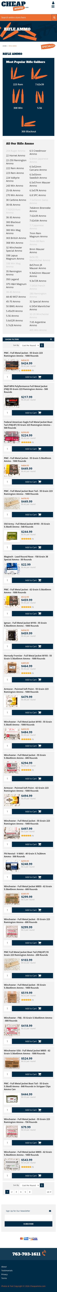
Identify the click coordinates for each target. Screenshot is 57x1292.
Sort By (16, 345)
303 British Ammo (16, 238)
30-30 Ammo (13, 217)
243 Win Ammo (14, 185)
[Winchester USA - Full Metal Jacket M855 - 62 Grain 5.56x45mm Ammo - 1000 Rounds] (12, 1063)
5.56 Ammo (12, 315)
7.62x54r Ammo (38, 220)
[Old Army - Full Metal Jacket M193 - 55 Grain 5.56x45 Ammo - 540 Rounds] (12, 536)
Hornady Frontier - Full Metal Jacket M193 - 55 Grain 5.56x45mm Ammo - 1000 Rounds (28, 657)
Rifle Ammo (13, 46)
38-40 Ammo (13, 292)
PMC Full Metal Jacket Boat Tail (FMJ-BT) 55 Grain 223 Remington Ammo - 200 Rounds (26, 953)
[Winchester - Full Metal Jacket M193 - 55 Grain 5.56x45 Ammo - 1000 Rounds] (12, 734)
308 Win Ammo (14, 242)
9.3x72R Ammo (38, 280)
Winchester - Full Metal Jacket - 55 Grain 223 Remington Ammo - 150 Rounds (27, 1121)
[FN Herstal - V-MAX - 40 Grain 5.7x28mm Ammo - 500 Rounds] (12, 866)
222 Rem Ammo (15, 168)
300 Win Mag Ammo (13, 231)
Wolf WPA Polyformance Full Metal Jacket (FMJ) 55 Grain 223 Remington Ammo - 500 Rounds (26, 389)
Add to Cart (31, 376)
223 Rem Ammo (15, 173)
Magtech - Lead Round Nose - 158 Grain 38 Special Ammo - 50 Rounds (26, 558)
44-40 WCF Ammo (16, 296)
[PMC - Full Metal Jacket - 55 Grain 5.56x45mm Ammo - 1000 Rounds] (12, 470)
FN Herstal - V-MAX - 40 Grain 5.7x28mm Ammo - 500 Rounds (25, 855)
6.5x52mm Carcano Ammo (38, 168)
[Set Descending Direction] (42, 345)
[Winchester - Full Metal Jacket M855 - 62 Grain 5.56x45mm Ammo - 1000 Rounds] (12, 1164)
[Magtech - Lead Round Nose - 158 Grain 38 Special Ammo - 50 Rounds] (12, 569)
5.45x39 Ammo (14, 311)
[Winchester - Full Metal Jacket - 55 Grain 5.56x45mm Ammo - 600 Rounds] (12, 767)
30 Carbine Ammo (16, 199)
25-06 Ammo (13, 190)
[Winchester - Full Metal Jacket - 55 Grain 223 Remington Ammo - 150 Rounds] (12, 1131)
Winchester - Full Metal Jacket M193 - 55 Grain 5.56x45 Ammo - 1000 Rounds (28, 723)
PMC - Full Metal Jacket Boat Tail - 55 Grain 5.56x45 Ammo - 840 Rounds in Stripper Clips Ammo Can (27, 1086)
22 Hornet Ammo (15, 155)
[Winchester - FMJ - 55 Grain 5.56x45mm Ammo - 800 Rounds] (12, 1030)
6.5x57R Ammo (38, 190)
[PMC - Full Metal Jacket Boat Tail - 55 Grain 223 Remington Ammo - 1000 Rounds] (12, 503)
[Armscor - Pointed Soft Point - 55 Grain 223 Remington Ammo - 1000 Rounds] (12, 701)
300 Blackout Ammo (13, 224)
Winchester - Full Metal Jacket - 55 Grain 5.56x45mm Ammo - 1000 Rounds (25, 986)
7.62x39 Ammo (38, 215)
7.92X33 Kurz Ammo (13, 211)
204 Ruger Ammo (15, 150)
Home (5, 46)
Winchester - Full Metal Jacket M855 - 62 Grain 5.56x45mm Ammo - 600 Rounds (28, 888)
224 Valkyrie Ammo (12, 179)
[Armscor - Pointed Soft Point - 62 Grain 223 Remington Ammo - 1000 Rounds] (12, 800)
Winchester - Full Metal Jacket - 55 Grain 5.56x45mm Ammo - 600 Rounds (25, 756)
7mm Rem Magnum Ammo (39, 235)
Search (54, 17)
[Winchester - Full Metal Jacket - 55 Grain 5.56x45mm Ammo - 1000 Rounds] (12, 997)
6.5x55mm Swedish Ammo (38, 176)
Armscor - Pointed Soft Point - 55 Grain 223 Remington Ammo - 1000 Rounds (26, 690)
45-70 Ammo (13, 301)
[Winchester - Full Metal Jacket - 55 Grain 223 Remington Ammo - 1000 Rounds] (12, 833)
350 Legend (12, 279)
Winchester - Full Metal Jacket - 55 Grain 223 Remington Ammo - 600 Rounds (27, 921)
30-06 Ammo (13, 204)
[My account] (51, 3)
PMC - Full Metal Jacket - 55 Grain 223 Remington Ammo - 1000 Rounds (23, 354)
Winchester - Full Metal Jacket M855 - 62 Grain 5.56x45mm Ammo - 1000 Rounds (28, 1153)
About (4, 1266)
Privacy (4, 1274)
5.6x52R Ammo (14, 320)
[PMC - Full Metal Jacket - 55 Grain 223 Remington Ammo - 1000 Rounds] (12, 365)
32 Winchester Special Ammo (14, 249)
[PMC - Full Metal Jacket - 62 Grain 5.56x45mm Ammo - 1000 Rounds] (12, 602)
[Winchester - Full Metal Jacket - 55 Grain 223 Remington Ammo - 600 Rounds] (12, 932)
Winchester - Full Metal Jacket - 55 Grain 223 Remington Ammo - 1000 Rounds (27, 822)
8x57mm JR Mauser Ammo (38, 266)
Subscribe (28, 1224)
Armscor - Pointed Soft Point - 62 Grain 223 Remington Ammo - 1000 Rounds (26, 789)
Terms (4, 1278)
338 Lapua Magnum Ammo (15, 257)
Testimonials (7, 1270)
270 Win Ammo (14, 195)
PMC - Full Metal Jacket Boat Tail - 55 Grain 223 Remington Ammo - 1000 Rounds (28, 492)
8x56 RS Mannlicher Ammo (40, 258)
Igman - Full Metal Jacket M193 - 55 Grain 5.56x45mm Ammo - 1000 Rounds (25, 624)
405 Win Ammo (38, 330)
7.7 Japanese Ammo (37, 227)
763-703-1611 (26, 1254)
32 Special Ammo (39, 301)
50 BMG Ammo (14, 306)
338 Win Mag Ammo (13, 265)
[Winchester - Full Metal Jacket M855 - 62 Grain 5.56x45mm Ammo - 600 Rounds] (12, 899)
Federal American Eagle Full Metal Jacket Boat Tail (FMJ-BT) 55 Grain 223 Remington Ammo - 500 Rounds (28, 425)
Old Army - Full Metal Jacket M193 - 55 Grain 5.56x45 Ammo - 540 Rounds (27, 525)
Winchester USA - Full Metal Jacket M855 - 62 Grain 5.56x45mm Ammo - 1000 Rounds (27, 1052)
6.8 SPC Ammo (38, 195)
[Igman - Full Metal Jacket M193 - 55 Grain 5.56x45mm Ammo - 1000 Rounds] (12, 635)
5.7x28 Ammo (13, 325)
